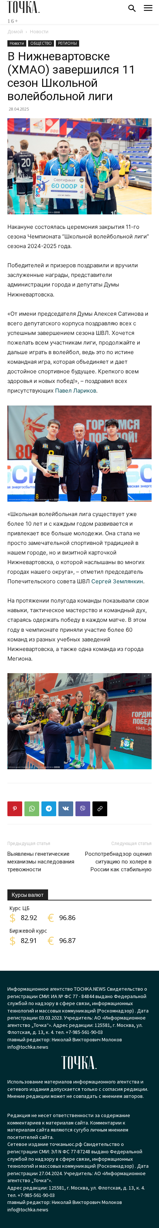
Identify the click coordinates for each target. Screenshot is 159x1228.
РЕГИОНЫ (67, 43)
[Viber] (82, 808)
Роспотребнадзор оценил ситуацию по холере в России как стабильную (118, 862)
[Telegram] (48, 808)
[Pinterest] (14, 808)
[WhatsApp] (31, 808)
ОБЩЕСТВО (41, 43)
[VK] (65, 808)
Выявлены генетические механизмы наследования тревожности (40, 862)
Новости (39, 31)
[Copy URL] (99, 808)
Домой (15, 31)
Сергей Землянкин (117, 581)
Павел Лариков (75, 390)
